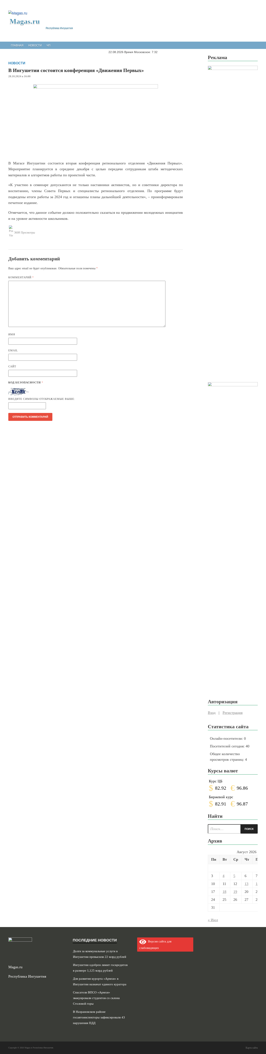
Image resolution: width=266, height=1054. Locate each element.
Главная (17, 45)
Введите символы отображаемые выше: (41, 398)
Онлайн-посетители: (227, 738)
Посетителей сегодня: (228, 746)
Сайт (12, 366)
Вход (212, 713)
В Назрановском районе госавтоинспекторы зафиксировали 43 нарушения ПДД (99, 1017)
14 (257, 884)
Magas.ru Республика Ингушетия (39, 1048)
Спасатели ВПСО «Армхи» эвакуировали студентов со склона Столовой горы (96, 998)
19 (235, 892)
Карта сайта (252, 1047)
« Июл (213, 920)
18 (224, 892)
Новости (35, 45)
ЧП (48, 45)
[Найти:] (233, 829)
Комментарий (21, 277)
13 (246, 884)
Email (13, 350)
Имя (11, 334)
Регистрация (233, 713)
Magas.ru (25, 21)
